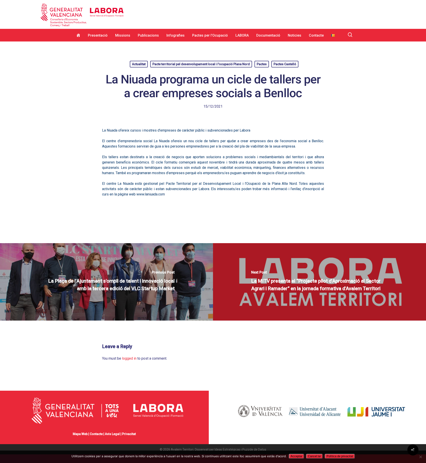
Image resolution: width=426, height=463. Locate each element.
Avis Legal (112, 434)
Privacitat (129, 434)
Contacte (316, 35)
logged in (129, 358)
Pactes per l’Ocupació (210, 35)
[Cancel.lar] (420, 457)
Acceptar (296, 456)
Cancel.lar (314, 456)
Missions (122, 35)
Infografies (175, 35)
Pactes (262, 64)
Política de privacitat (340, 456)
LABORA (242, 35)
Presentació (98, 35)
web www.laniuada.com (147, 194)
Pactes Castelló (285, 64)
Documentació (268, 35)
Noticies (294, 35)
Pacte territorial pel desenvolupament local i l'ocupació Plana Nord (201, 64)
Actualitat (139, 64)
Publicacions (148, 35)
